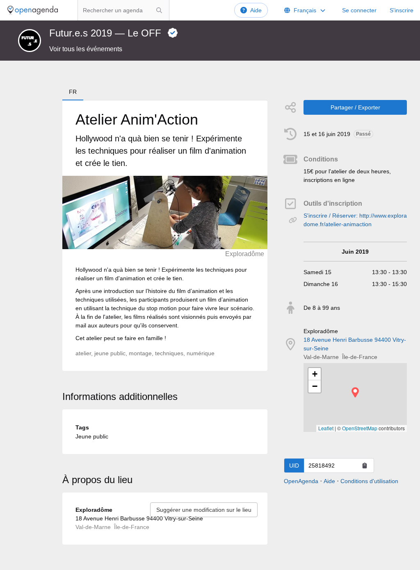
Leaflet (325, 428)
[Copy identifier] (364, 465)
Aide (256, 10)
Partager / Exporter (355, 107)
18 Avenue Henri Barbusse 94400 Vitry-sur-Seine (355, 344)
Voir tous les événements (85, 48)
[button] (355, 392)
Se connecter (359, 10)
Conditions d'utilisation (369, 481)
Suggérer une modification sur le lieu (203, 509)
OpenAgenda (301, 481)
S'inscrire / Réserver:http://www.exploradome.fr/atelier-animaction (355, 219)
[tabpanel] (164, 235)
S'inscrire (401, 10)
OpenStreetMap (359, 428)
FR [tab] (73, 92)
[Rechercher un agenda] (159, 10)
